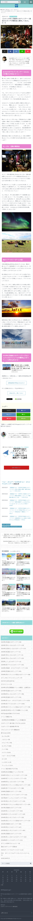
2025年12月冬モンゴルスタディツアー (13, 648)
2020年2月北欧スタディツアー (11, 671)
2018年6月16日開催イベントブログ (12, 772)
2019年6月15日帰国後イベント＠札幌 (14, 720)
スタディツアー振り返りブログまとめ (13, 723)
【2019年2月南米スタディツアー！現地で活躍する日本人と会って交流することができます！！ (16, 542)
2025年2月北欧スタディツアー (11, 642)
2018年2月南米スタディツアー (11, 791)
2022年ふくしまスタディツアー (11, 661)
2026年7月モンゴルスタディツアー (12, 655)
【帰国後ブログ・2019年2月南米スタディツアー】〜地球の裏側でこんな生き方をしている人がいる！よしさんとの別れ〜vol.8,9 (20, 503)
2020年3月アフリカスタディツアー (12, 664)
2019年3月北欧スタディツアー (11, 697)
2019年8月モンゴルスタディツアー (12, 694)
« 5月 (2, 885)
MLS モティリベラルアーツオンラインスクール (15, 854)
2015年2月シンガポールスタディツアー (13, 837)
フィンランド (7, 765)
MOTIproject (10, 918)
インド (5, 749)
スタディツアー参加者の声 (10, 726)
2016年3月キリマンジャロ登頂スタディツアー (15, 820)
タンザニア (6, 746)
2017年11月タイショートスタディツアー (14, 794)
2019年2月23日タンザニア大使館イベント (14, 710)
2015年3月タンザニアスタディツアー (13, 830)
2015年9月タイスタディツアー (11, 827)
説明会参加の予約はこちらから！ (16, 383)
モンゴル (5, 736)
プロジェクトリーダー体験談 (10, 729)
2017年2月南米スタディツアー (11, 807)
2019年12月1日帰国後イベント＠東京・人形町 (15, 687)
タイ (4, 759)
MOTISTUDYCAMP (7, 681)
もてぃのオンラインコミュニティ (11, 677)
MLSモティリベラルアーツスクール (12, 850)
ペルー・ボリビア (7, 482)
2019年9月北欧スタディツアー (11, 690)
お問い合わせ (24, 2)
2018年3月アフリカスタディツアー (12, 788)
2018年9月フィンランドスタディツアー (13, 778)
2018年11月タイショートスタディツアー (14, 775)
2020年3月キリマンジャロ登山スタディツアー (15, 674)
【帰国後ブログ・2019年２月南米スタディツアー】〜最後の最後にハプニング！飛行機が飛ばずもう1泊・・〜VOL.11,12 (20, 495)
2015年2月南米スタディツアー (11, 833)
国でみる (5, 733)
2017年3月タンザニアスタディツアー (13, 801)
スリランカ (6, 752)
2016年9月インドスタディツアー (12, 811)
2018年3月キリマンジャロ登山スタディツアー (15, 785)
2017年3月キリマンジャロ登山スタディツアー (15, 804)
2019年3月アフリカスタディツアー (13, 703)
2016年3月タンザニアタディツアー (12, 817)
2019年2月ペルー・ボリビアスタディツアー (11, 526)
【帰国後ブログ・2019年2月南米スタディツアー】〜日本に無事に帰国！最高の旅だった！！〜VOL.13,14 (20, 489)
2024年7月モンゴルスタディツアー (12, 658)
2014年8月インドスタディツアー (12, 840)
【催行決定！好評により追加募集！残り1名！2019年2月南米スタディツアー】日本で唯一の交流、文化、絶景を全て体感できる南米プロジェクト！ (17, 536)
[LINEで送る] (18, 399)
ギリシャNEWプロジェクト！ (10, 843)
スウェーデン (7, 742)
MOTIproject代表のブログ (10, 713)
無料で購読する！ (16, 467)
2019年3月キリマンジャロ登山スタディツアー (15, 707)
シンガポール (6, 762)
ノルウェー (6, 739)
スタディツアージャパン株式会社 (9, 906)
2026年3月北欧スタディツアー (11, 651)
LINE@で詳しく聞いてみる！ (16, 393)
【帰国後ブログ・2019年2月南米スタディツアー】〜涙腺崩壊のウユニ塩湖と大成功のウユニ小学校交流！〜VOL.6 (20, 518)
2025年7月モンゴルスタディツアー (12, 645)
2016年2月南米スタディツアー (11, 824)
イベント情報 (6, 716)
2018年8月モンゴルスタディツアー (12, 781)
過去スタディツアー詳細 (9, 846)
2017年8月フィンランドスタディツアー (13, 798)
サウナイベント (6, 684)
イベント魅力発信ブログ (9, 768)
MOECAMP (5, 858)
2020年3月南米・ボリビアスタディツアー (14, 668)
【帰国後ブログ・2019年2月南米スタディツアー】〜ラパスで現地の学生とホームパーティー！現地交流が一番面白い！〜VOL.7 (20, 511)
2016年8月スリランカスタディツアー (13, 814)
